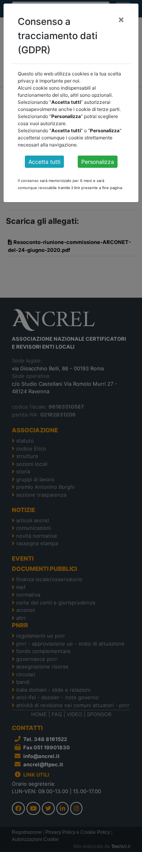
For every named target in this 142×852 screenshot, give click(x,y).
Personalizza (97, 161)
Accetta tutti (44, 161)
